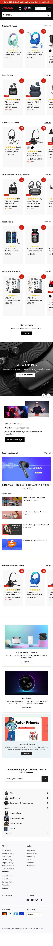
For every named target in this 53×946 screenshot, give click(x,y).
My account (30, 866)
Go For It (26, 753)
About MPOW (6, 850)
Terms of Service (8, 866)
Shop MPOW (30, 850)
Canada (5, 888)
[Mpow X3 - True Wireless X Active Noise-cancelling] (26, 469)
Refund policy (7, 860)
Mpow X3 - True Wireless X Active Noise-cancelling (26, 486)
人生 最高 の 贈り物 (8, 869)
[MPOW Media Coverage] (26, 637)
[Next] (48, 396)
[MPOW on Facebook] (27, 900)
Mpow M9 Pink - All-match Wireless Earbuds (34, 499)
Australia (5, 885)
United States (7, 876)
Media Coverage (14, 439)
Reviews (29, 860)
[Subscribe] (45, 779)
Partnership (30, 857)
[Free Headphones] (26, 729)
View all (47, 26)
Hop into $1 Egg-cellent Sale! (35, 540)
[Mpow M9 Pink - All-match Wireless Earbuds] (12, 501)
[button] (13, 100)
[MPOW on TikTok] (41, 900)
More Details (26, 708)
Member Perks (31, 854)
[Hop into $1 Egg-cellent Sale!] (12, 544)
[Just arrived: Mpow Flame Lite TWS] (12, 515)
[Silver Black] (35, 148)
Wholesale (30, 863)
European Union (7, 882)
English (40, 8)
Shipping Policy (7, 863)
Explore (26, 662)
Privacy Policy (7, 857)
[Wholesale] (26, 683)
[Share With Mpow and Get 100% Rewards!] (12, 529)
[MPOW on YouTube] (32, 900)
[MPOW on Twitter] (36, 900)
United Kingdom (8, 879)
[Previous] (44, 396)
